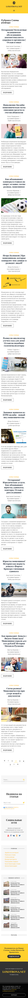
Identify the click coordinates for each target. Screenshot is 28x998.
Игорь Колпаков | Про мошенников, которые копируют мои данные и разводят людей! (14, 259)
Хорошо (14, 995)
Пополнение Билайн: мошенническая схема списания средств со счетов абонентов (14, 109)
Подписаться (14, 956)
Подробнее (7, 92)
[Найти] (23, 779)
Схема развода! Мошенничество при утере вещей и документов (14, 692)
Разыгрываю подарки (11, 861)
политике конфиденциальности (9, 990)
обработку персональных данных (11, 808)
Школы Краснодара (11, 866)
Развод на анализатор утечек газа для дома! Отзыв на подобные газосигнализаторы (14, 342)
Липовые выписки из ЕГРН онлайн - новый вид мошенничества (14, 415)
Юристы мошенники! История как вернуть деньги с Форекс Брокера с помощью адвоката (14, 566)
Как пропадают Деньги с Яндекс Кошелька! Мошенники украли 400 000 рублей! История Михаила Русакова (14, 641)
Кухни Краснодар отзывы (12, 864)
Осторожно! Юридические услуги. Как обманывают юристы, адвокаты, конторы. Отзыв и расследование (14, 486)
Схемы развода (14, 26)
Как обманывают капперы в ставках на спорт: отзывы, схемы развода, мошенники (14, 183)
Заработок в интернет (12, 852)
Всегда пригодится (11, 859)
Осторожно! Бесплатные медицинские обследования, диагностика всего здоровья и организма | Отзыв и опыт (14, 36)
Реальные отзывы (10, 855)
